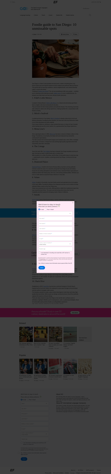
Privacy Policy (42, 259)
